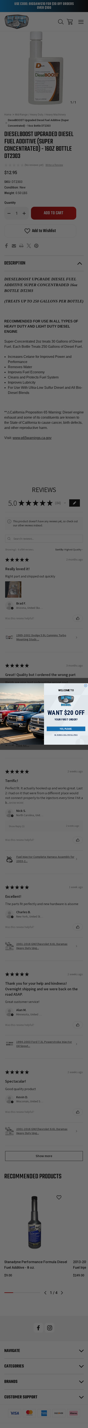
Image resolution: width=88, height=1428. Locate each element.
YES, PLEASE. (66, 729)
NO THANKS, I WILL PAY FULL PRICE (66, 735)
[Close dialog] (85, 685)
